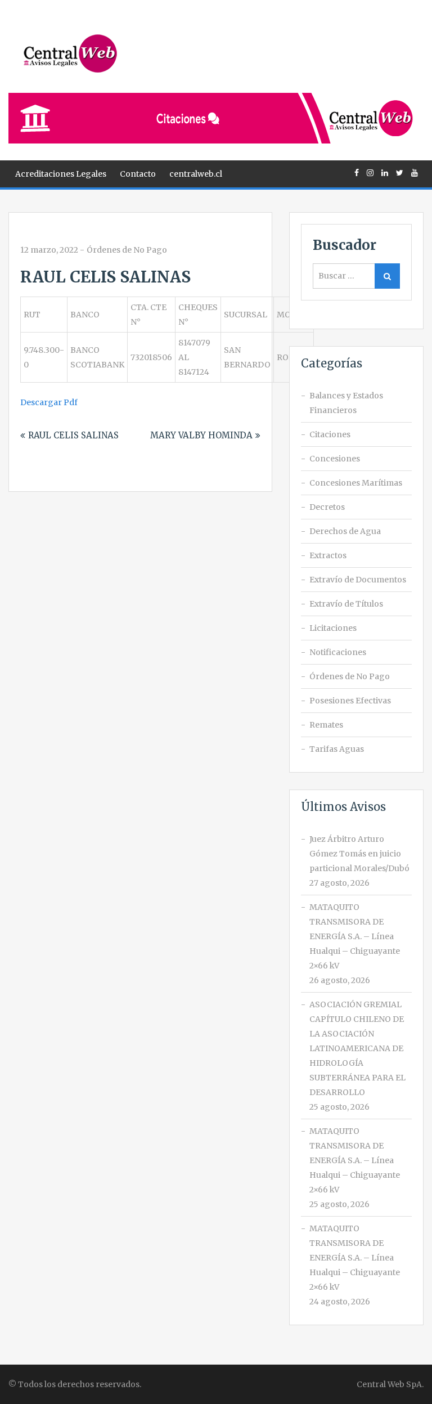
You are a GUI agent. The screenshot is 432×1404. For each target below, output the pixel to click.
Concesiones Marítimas (355, 483)
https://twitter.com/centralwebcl (399, 173)
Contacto (138, 174)
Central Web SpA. (390, 1384)
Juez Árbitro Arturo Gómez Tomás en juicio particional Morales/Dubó (359, 853)
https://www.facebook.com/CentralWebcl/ (356, 173)
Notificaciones (337, 652)
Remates (326, 725)
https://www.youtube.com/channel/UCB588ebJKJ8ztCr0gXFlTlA (414, 173)
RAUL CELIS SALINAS (73, 435)
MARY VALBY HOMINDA (201, 435)
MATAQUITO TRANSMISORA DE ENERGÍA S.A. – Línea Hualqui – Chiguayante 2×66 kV (354, 936)
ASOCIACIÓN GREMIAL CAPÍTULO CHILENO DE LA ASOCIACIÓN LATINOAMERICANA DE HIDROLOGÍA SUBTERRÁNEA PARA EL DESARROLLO (357, 1048)
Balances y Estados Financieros (346, 403)
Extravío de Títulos (346, 604)
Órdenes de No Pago (127, 250)
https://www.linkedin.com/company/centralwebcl (384, 173)
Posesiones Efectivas (350, 701)
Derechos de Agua (345, 531)
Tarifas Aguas (336, 749)
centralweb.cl (195, 174)
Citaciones (329, 434)
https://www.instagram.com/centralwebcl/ (370, 173)
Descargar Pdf (49, 402)
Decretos (327, 507)
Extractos (327, 555)
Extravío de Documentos (357, 580)
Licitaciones (333, 628)
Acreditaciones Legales (60, 174)
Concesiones (334, 459)
